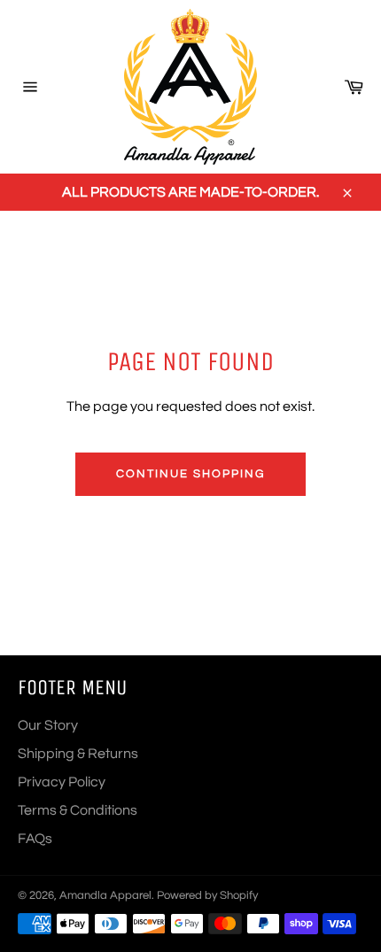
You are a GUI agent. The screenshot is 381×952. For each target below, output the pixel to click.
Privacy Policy (61, 782)
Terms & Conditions (77, 810)
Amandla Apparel (105, 896)
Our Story (48, 725)
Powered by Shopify (207, 896)
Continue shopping (190, 474)
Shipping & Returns (78, 754)
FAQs (35, 839)
